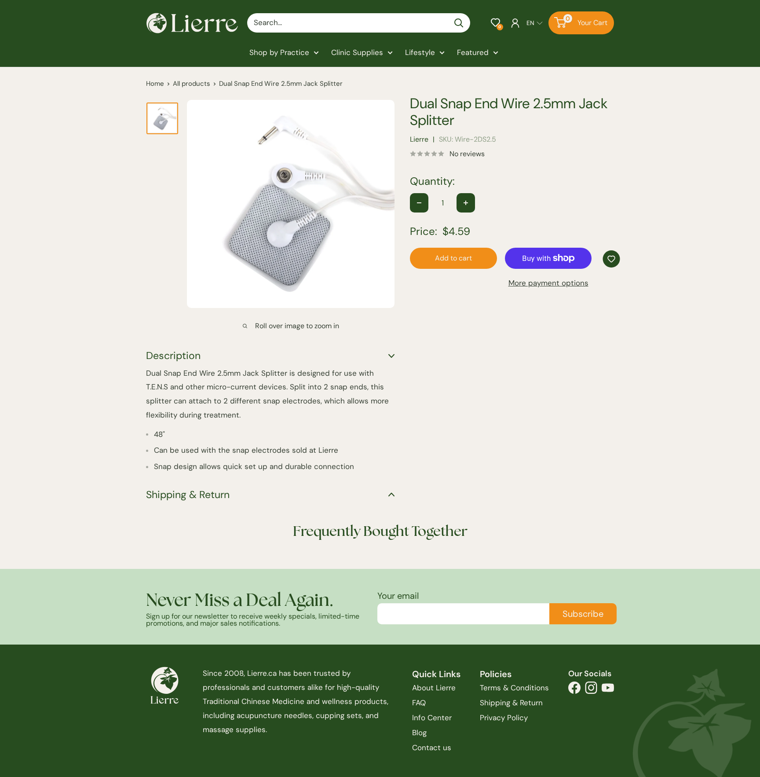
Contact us (431, 747)
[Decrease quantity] (419, 203)
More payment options (548, 283)
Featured (473, 52)
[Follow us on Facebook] (574, 690)
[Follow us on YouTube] (608, 690)
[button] (495, 22)
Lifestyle (420, 52)
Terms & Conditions (514, 688)
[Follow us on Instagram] (591, 690)
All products (191, 83)
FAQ (419, 702)
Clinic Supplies (357, 52)
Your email (398, 595)
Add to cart (453, 258)
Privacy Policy (504, 717)
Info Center (432, 717)
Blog (419, 732)
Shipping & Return (511, 702)
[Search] (459, 23)
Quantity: (432, 181)
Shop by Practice (279, 52)
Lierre (419, 139)
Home (155, 83)
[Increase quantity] (466, 203)
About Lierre (434, 688)
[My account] (515, 23)
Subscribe (583, 613)
